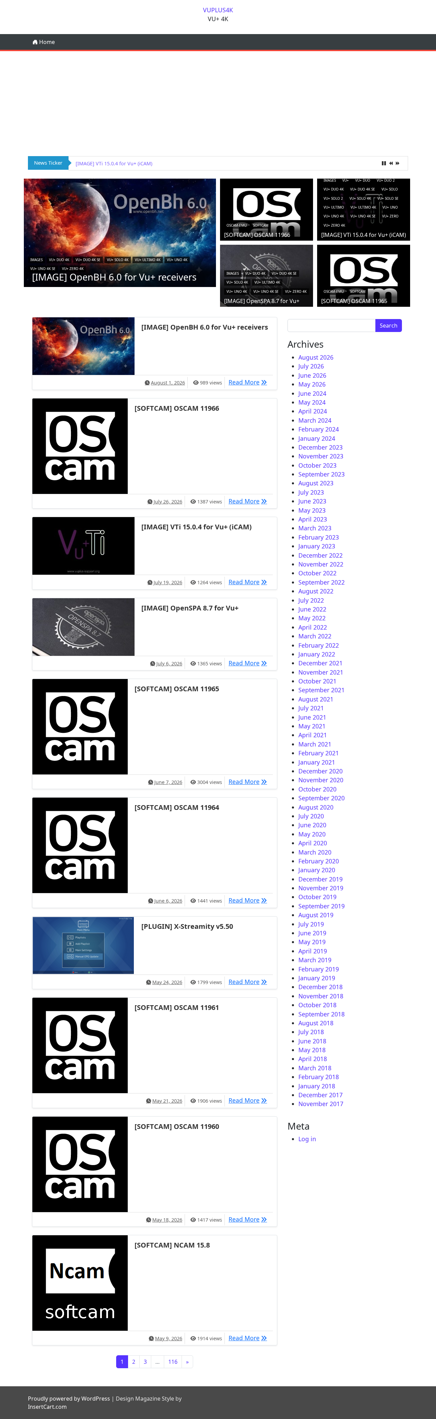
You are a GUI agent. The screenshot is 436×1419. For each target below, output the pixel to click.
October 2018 (317, 1005)
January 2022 (316, 654)
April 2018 (312, 1059)
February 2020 (318, 861)
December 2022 (320, 555)
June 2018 (312, 1041)
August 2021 (315, 699)
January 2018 (316, 1086)
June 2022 (312, 609)
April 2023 (312, 519)
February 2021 (318, 753)
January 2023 (316, 546)
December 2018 (320, 987)
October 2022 (317, 573)
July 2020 (311, 816)
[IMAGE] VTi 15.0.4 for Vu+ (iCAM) (363, 235)
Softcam (260, 225)
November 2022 (320, 564)
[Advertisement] (218, 102)
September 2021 (321, 690)
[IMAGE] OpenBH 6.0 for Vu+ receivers (114, 277)
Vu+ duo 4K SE (88, 259)
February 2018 (318, 1077)
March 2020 (314, 852)
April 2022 (312, 627)
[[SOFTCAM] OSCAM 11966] (266, 212)
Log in (307, 1139)
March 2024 (314, 420)
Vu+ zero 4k (72, 268)
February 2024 (318, 429)
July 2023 (311, 492)
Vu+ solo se (388, 198)
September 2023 (321, 474)
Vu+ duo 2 (386, 180)
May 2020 (312, 834)
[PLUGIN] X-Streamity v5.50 (187, 926)
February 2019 (318, 969)
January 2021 (316, 762)
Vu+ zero (390, 216)
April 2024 (312, 411)
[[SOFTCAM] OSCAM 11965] (363, 278)
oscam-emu (237, 225)
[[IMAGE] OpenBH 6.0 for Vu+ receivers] (120, 232)
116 (172, 1361)
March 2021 (314, 744)
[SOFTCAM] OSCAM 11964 (177, 807)
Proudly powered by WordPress (69, 1398)
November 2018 (320, 996)
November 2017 (320, 1104)
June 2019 (312, 933)
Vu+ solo (390, 189)
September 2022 (321, 582)
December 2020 (320, 771)
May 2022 (312, 618)
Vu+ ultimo (334, 207)
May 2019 (312, 942)
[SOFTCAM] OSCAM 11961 (177, 1007)
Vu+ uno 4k (177, 259)
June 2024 (312, 393)
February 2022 (318, 645)
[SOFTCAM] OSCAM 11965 (354, 301)
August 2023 (315, 483)
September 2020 (321, 798)
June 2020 (312, 825)
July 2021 (311, 708)
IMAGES (36, 259)
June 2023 (312, 501)
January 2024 (316, 438)
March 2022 (314, 636)
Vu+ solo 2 (333, 198)
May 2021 (312, 726)
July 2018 (311, 1032)
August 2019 (315, 915)
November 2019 (320, 888)
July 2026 (311, 366)
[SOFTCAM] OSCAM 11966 (257, 235)
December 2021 (320, 663)
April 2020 (312, 843)
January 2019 (316, 978)
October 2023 (317, 465)
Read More (249, 382)
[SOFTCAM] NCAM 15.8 (172, 1245)
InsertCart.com (47, 1406)
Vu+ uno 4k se (43, 268)
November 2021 (320, 672)
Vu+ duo (362, 180)
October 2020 (317, 789)
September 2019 (321, 906)
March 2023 (314, 528)
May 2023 (312, 510)
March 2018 (314, 1068)
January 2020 (316, 870)
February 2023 (318, 537)
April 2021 (312, 735)
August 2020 (315, 807)
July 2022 (311, 600)
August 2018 (315, 1023)
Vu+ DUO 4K (59, 259)
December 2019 (320, 879)
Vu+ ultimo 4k (147, 259)
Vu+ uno (390, 207)
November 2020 (320, 780)
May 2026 (312, 384)
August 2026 (315, 357)
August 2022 (315, 591)
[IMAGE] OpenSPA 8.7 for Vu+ (109, 163)
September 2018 (321, 1014)
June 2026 (312, 375)
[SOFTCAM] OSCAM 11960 (177, 1126)
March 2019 (314, 960)
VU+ (345, 180)
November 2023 (320, 456)
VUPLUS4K (218, 10)
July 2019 (311, 924)
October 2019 (317, 897)
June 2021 (312, 717)
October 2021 (317, 681)
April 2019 (312, 951)
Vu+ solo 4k (117, 259)
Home (46, 42)
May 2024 (312, 402)
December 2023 (320, 447)
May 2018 (312, 1050)
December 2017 (320, 1095)
